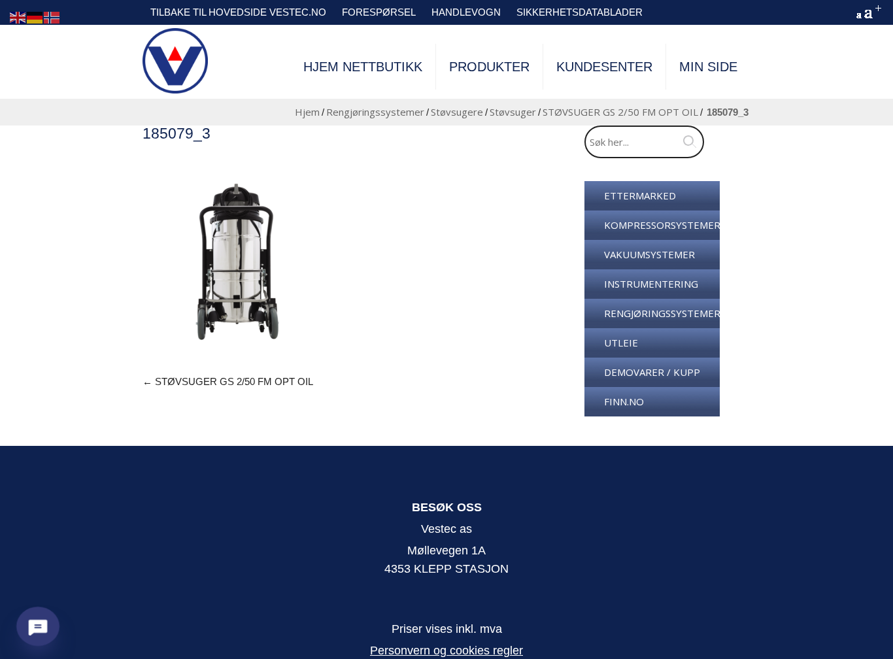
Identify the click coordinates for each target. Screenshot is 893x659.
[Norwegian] (52, 16)
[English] (18, 16)
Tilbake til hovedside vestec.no (238, 12)
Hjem (307, 111)
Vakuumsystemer (649, 254)
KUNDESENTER (604, 66)
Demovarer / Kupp (652, 372)
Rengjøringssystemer (375, 111)
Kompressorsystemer (662, 224)
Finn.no (624, 401)
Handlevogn (466, 12)
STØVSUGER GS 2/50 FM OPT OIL (620, 111)
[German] (35, 16)
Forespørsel (379, 12)
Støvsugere (457, 111)
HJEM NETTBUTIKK (362, 66)
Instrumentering (651, 283)
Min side (708, 66)
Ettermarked (640, 195)
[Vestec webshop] (175, 60)
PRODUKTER (489, 66)
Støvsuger (513, 111)
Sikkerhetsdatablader (579, 12)
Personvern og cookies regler (446, 650)
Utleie (621, 342)
